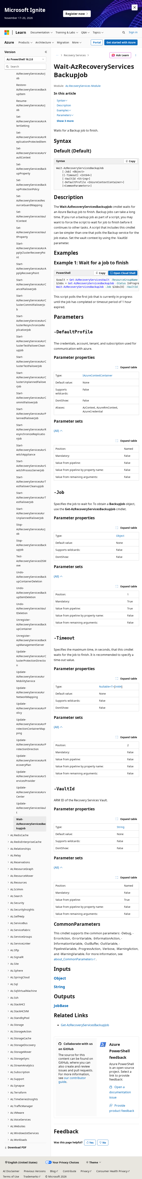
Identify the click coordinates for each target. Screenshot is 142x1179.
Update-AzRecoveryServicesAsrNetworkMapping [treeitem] (30, 692)
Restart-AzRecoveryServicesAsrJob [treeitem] (30, 73)
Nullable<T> (106, 686)
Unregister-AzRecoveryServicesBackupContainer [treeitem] (31, 624)
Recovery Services (75, 55)
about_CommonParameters (73, 959)
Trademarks (30, 1176)
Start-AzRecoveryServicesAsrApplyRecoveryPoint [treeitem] (31, 268)
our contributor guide (72, 1080)
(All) (57, 431)
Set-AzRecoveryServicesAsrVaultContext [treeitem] (31, 153)
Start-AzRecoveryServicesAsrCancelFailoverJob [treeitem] (31, 284)
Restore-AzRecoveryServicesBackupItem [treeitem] (31, 89)
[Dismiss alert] (135, 7)
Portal (97, 42)
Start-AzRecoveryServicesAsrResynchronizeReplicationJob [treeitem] (31, 431)
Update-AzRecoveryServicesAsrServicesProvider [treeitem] (31, 776)
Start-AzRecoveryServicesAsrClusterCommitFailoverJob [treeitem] (31, 302)
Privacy (85, 1171)
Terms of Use (11, 1176)
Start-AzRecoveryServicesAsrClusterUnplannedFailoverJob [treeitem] (31, 379)
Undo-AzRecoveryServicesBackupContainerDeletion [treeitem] (31, 576)
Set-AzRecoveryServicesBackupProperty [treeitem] (31, 169)
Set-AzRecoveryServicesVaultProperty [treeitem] (31, 232)
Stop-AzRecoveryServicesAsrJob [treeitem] (30, 529)
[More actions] (136, 55)
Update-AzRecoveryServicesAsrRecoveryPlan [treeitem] (31, 760)
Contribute (69, 1171)
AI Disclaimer (11, 1171)
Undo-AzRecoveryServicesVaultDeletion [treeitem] (31, 608)
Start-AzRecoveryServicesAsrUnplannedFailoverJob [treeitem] (30, 513)
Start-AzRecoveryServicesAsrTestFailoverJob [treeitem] (31, 497)
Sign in (133, 32)
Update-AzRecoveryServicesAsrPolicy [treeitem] (31, 708)
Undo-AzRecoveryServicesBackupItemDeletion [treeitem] (31, 592)
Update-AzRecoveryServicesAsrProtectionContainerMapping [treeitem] (31, 726)
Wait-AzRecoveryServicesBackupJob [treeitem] (31, 823)
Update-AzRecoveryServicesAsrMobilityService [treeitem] (30, 676)
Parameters (64, 115)
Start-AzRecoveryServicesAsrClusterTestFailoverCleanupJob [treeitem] (31, 343)
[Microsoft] (6, 32)
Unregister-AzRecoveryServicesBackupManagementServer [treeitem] (31, 640)
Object (120, 535)
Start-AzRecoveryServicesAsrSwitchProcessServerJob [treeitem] (31, 465)
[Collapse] (46, 52)
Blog (53, 1171)
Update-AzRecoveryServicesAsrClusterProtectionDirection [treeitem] (31, 658)
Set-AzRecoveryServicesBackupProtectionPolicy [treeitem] (31, 184)
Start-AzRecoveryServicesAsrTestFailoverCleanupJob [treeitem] (31, 481)
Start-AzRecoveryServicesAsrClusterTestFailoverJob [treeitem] (31, 361)
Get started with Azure (121, 42)
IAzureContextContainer (97, 375)
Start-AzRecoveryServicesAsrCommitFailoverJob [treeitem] (31, 397)
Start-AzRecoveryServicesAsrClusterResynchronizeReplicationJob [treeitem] (31, 323)
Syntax (61, 100)
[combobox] (25, 59)
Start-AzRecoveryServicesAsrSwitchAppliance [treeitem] (31, 450)
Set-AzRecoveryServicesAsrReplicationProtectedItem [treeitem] (31, 137)
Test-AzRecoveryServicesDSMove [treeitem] (31, 561)
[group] (96, 283)
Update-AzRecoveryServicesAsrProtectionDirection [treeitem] (31, 744)
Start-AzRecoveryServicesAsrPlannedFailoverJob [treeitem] (31, 413)
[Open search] (123, 32)
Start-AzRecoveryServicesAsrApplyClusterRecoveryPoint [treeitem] (31, 250)
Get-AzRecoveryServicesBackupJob (85, 1025)
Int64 (118, 686)
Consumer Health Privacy (111, 1171)
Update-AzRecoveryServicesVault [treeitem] (31, 808)
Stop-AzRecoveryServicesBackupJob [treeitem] (31, 545)
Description (64, 105)
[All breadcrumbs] (57, 55)
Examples (63, 110)
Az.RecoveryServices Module (83, 86)
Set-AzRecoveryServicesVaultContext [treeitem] (31, 216)
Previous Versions (35, 1171)
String (120, 827)
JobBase (61, 1005)
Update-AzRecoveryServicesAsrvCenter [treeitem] (31, 792)
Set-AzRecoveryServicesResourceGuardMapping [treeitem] (30, 200)
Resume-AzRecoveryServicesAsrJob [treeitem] (30, 105)
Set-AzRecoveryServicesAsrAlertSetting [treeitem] (31, 121)
